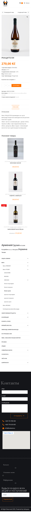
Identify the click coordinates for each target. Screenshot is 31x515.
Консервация (5, 317)
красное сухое (23, 161)
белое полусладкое (9, 283)
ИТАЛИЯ (22, 245)
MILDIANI (6, 276)
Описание (15, 107)
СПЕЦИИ (4, 346)
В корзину (16, 85)
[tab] (16, 107)
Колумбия (5, 249)
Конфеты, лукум (6, 321)
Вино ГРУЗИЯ (17, 161)
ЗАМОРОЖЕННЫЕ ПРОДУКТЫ (9, 313)
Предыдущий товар (9, 12)
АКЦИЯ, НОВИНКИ (17, 227)
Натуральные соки (7, 333)
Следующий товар (22, 12)
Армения (7, 245)
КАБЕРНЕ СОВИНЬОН (15, 195)
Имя (3, 389)
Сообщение (5, 403)
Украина (22, 249)
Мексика (10, 249)
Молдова (15, 249)
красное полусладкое (9, 294)
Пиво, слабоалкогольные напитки (11, 338)
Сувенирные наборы (7, 350)
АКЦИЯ (11, 227)
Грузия (17, 97)
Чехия (4, 252)
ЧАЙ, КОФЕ (4, 358)
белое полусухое (17, 228)
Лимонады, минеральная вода (10, 329)
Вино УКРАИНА (6, 305)
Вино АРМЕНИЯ (6, 266)
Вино (22, 93)
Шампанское (5, 362)
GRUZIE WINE (7, 161)
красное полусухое (9, 298)
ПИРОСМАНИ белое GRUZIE (15, 229)
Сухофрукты (5, 354)
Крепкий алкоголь (7, 325)
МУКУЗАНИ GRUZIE (15, 163)
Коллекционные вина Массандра (11, 309)
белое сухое (17, 93)
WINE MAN (10, 93)
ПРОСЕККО (4, 342)
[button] (15, 467)
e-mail (3, 396)
